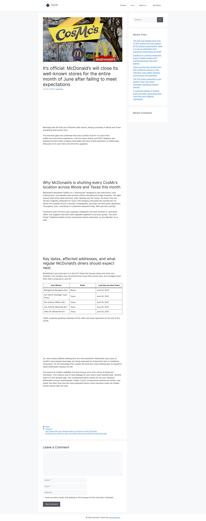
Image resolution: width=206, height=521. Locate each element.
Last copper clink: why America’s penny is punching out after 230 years (71, 431)
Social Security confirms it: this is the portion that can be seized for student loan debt (76, 433)
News (133, 5)
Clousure (48, 429)
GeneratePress (114, 517)
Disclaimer (157, 5)
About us (142, 5)
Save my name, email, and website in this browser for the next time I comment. (79, 497)
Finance (123, 5)
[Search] (160, 19)
